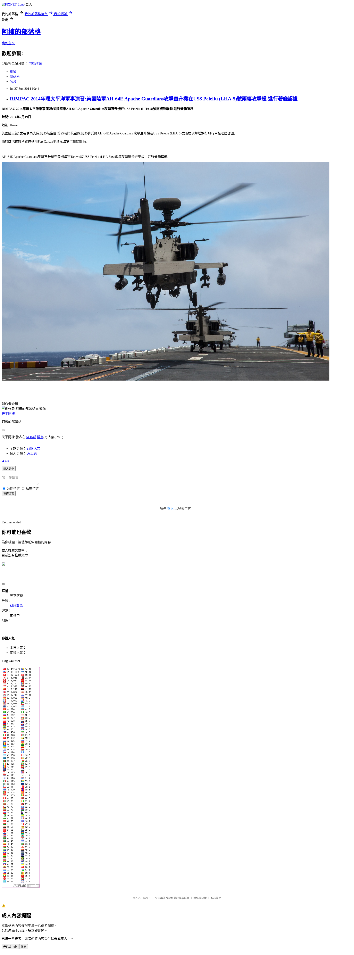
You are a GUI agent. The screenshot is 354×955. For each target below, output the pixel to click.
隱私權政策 (200, 897)
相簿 (13, 71)
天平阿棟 (8, 413)
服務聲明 (216, 897)
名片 (13, 81)
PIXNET (146, 897)
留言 (40, 437)
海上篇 (32, 453)
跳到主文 (8, 43)
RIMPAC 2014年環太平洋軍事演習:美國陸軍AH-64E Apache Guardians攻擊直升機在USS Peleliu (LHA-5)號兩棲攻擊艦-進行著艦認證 (154, 98)
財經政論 (35, 63)
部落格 (15, 76)
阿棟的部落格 (21, 31)
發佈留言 (8, 493)
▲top (5, 460)
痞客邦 (31, 437)
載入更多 (8, 468)
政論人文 (33, 448)
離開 (23, 946)
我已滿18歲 (10, 946)
